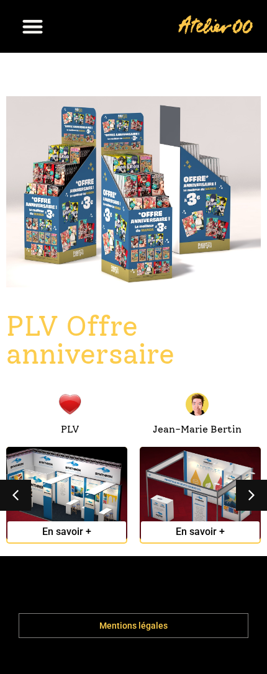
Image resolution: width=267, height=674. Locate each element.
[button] (32, 26)
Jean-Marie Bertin (197, 429)
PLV (70, 429)
